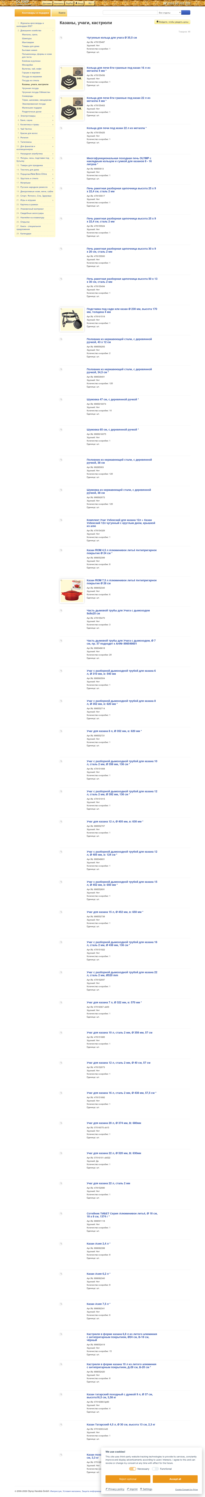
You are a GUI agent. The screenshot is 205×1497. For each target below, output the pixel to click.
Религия (35, 137)
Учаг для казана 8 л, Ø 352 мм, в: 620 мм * (114, 731)
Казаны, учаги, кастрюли (35, 84)
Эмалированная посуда (34, 103)
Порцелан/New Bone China (35, 173)
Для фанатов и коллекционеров (35, 148)
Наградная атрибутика (35, 153)
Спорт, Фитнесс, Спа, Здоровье (34, 195)
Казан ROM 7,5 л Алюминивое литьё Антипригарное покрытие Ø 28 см (122, 581)
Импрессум (56, 1491)
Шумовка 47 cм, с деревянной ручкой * (113, 399)
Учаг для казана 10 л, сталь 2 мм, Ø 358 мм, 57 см (119, 1032)
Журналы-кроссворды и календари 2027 (30, 24)
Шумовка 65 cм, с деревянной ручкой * (113, 429)
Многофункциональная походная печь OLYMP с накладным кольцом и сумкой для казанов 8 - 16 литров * (119, 161)
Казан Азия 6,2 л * (98, 1274)
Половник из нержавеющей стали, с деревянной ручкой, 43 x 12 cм (119, 340)
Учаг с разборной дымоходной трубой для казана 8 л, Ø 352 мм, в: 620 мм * (121, 702)
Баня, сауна (35, 120)
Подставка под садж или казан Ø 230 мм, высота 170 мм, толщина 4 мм (122, 310)
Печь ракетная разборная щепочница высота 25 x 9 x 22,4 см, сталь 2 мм (121, 189)
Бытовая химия (29, 49)
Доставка (47, 3)
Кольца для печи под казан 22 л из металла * (117, 128)
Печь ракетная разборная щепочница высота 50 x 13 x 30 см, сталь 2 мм (122, 280)
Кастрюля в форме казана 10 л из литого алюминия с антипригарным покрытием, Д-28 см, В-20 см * (121, 1365)
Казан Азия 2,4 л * (98, 1243)
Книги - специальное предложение (29, 228)
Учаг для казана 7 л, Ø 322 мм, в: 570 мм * (114, 1002)
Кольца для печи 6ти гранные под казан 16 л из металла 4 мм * (118, 69)
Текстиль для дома (35, 169)
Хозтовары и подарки (35, 12)
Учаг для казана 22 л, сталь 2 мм (108, 1183)
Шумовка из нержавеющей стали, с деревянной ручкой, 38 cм (119, 491)
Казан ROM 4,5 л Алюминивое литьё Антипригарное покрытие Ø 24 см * (122, 551)
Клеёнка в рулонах (31, 60)
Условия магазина (72, 1491)
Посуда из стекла (30, 80)
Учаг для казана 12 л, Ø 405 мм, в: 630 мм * (115, 821)
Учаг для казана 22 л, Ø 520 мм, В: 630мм (114, 1153)
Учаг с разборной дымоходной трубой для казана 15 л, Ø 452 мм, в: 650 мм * (122, 883)
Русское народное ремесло (35, 186)
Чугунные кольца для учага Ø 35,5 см (112, 37)
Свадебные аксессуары (30, 213)
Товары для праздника (30, 165)
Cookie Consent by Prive (186, 1489)
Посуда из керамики (32, 76)
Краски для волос (28, 133)
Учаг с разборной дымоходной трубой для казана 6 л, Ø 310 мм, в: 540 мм (121, 672)
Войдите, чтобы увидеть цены (173, 21)
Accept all (175, 1478)
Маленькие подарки (32, 107)
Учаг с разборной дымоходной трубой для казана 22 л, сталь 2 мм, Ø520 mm (122, 973)
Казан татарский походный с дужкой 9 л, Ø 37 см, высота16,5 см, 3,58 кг (120, 1395)
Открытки (23, 221)
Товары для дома (30, 46)
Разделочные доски (31, 111)
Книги (61, 12)
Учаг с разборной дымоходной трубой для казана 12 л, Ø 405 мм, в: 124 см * (122, 853)
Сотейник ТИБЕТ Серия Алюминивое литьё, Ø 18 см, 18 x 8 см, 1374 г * (122, 1214)
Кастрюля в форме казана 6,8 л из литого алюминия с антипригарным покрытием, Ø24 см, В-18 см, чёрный (122, 1337)
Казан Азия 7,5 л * (98, 1304)
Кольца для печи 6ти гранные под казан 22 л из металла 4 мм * (118, 99)
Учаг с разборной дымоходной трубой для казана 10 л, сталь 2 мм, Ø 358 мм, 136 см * (122, 762)
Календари (24, 233)
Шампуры (27, 38)
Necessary (143, 1468)
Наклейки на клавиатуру (30, 217)
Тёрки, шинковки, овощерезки (36, 99)
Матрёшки (35, 182)
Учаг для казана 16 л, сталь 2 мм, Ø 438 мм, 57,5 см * (121, 1093)
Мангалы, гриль (30, 34)
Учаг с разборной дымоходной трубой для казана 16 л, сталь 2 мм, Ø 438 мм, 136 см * (122, 943)
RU (90, 3)
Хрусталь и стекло (35, 178)
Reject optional (127, 1478)
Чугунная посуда (30, 88)
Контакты (58, 3)
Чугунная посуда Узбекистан (36, 91)
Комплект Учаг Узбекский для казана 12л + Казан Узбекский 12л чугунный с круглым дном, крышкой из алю (121, 523)
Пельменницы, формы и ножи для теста (37, 55)
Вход (80, 3)
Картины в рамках (27, 204)
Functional (166, 1468)
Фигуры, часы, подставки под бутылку (35, 159)
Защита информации (92, 1491)
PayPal (69, 3)
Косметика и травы (35, 124)
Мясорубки (27, 64)
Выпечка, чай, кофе (31, 68)
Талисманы (25, 141)
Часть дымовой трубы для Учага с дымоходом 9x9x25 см (118, 611)
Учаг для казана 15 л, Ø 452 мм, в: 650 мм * (115, 912)
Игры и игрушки (35, 199)
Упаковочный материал (30, 208)
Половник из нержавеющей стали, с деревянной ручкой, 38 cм (119, 461)
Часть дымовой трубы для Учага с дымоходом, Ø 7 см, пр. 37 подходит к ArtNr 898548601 (121, 642)
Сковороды (27, 95)
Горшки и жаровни (31, 72)
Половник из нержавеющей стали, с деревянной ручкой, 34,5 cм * (119, 370)
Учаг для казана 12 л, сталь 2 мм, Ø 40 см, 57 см (118, 1063)
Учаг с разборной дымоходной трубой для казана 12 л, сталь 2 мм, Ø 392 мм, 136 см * (122, 792)
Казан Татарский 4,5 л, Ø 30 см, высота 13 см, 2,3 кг (121, 1424)
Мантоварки (28, 42)
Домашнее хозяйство (35, 30)
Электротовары (35, 115)
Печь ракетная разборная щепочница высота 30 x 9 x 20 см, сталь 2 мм (121, 250)
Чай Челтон (25, 128)
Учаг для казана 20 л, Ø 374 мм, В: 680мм (114, 1123)
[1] (185, 12)
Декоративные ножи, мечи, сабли (35, 191)
